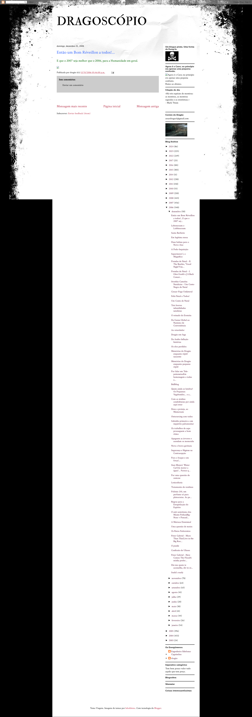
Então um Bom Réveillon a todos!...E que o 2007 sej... (183, 218)
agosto (175, 592)
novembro (177, 578)
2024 (171, 146)
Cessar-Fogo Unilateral (181, 291)
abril (174, 611)
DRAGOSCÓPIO (102, 21)
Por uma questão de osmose (180, 477)
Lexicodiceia (176, 482)
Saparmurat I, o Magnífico (178, 255)
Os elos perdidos (179, 346)
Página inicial (111, 106)
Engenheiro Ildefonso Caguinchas (181, 653)
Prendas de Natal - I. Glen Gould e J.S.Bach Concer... (182, 274)
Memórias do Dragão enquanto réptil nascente (181, 354)
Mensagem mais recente (72, 106)
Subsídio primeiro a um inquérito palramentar (182, 422)
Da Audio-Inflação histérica (179, 341)
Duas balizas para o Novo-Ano (180, 243)
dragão (174, 658)
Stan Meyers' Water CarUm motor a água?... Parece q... (180, 468)
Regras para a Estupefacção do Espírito (179, 504)
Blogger (157, 708)
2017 (171, 160)
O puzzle (175, 545)
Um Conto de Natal (180, 300)
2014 (171, 174)
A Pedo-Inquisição (179, 249)
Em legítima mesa (179, 237)
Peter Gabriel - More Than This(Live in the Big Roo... (182, 538)
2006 (171, 207)
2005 (171, 631)
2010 (171, 188)
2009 (171, 193)
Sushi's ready (177, 572)
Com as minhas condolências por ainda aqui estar (182, 402)
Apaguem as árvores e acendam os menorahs (182, 440)
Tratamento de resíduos (182, 487)
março (175, 615)
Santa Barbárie (178, 232)
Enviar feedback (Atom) (79, 113)
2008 (171, 198)
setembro (176, 587)
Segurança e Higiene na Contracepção (181, 452)
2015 (171, 169)
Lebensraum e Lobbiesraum (178, 227)
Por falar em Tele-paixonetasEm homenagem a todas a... (181, 375)
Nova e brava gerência (181, 445)
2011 (171, 184)
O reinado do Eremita (181, 315)
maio (174, 606)
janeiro (175, 625)
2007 (171, 202)
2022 (171, 155)
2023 (171, 151)
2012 (171, 179)
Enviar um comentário (73, 85)
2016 (171, 165)
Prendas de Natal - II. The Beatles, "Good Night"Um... (181, 264)
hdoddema (130, 708)
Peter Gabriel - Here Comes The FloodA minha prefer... (181, 557)
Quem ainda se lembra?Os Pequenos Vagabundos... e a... (182, 391)
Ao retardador (177, 330)
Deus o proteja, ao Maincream (179, 410)
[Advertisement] (110, 98)
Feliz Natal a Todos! (180, 296)
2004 (171, 635)
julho (174, 597)
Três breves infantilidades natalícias (178, 308)
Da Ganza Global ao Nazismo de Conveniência (180, 323)
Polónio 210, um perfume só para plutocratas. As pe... (181, 494)
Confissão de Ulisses (180, 550)
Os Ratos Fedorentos (180, 531)
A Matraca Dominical (181, 522)
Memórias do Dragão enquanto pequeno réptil (181, 364)
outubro (176, 583)
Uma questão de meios (181, 526)
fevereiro (176, 620)
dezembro (176, 211)
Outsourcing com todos (182, 416)
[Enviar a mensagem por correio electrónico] (112, 72)
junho (174, 601)
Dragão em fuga (178, 334)
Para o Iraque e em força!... (180, 459)
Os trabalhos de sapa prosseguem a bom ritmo (181, 431)
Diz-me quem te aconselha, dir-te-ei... (182, 566)
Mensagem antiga (148, 106)
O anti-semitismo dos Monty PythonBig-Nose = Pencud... (181, 514)
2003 (171, 640)
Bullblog (175, 384)
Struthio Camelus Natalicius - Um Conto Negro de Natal (182, 284)
